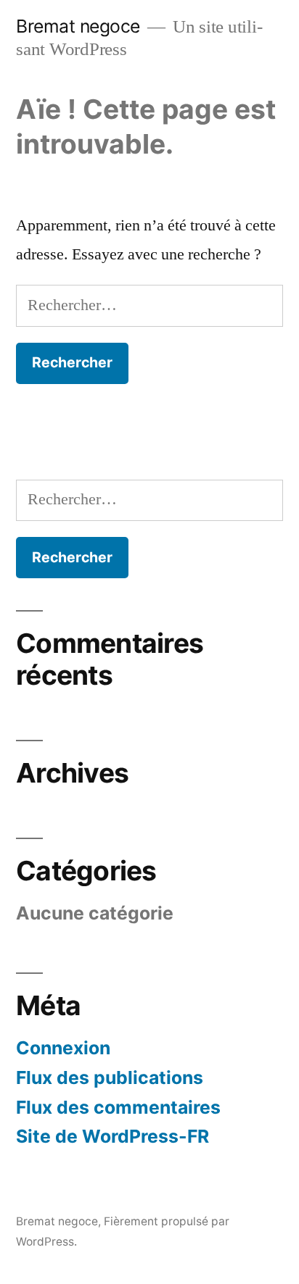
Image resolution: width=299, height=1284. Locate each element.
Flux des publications (109, 1077)
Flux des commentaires (118, 1107)
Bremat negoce (78, 26)
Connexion (63, 1048)
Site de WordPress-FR (112, 1136)
